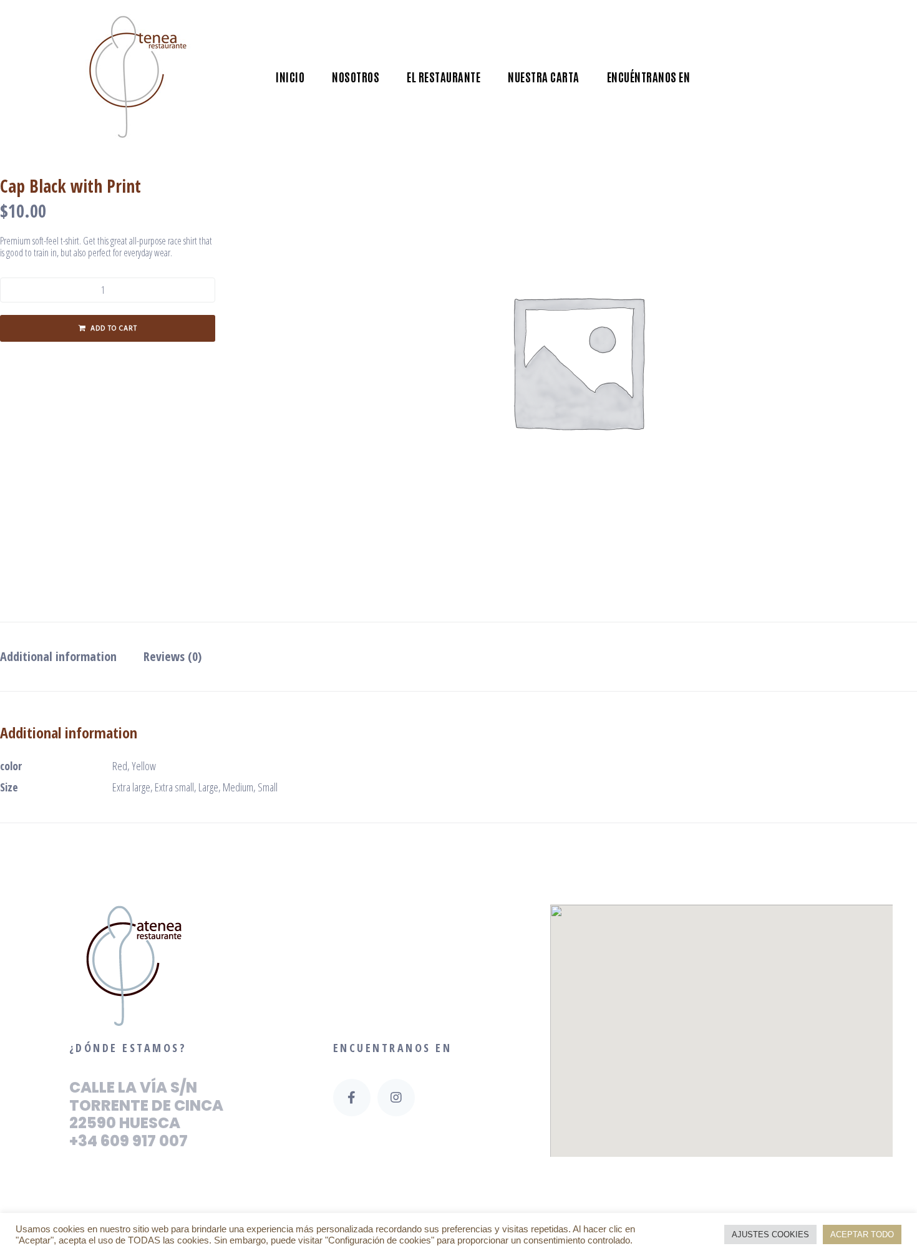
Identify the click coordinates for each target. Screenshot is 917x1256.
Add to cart (113, 328)
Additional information (58, 656)
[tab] (64, 656)
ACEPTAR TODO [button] (862, 1234)
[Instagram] (396, 1097)
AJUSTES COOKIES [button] (770, 1234)
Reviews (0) (172, 656)
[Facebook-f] (352, 1097)
